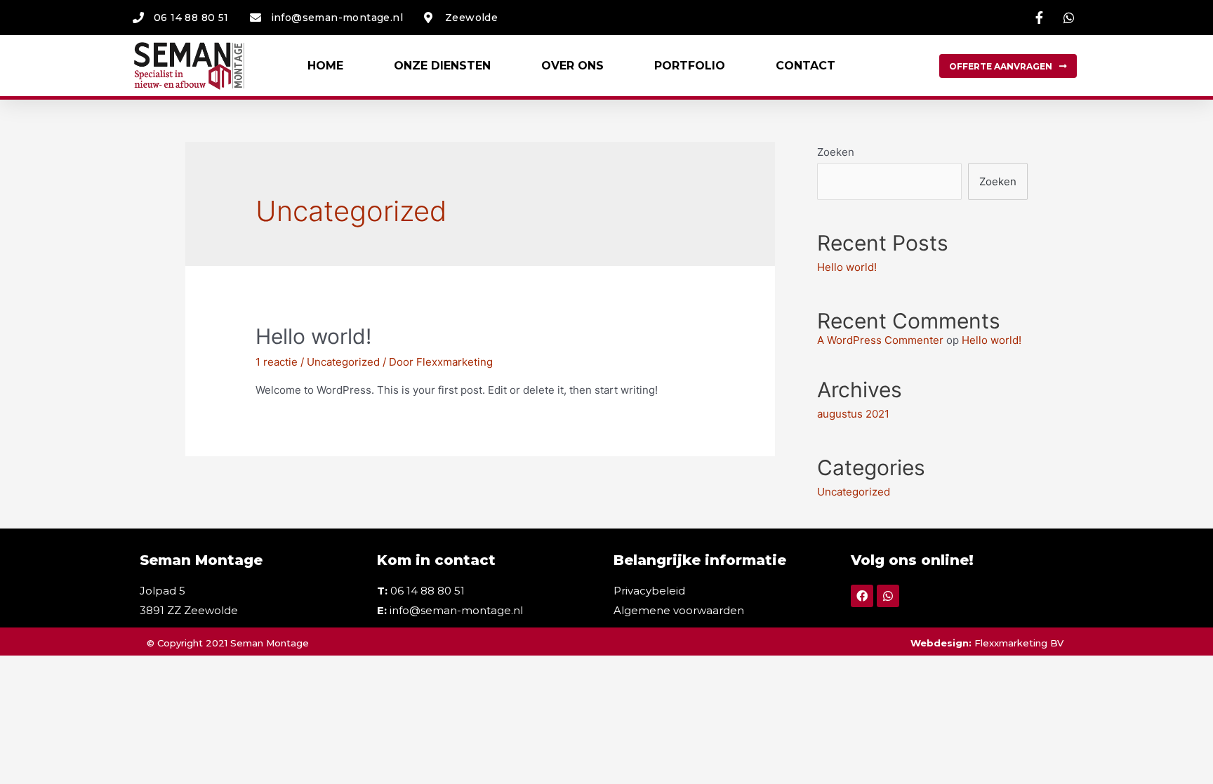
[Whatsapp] (888, 596)
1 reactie (277, 361)
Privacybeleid (649, 590)
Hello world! (313, 336)
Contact (805, 65)
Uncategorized (343, 361)
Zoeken (835, 152)
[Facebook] (862, 596)
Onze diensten (442, 65)
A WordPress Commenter (880, 340)
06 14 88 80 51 (427, 590)
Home (325, 65)
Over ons (572, 65)
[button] (1008, 66)
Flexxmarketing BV (1020, 643)
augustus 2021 (853, 413)
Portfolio (689, 65)
